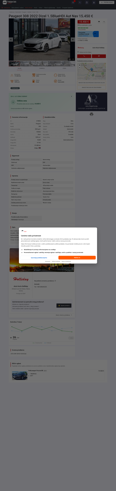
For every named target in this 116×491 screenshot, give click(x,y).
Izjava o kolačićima (66, 261)
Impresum (47, 261)
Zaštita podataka (56, 261)
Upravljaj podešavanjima (39, 258)
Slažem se (77, 257)
